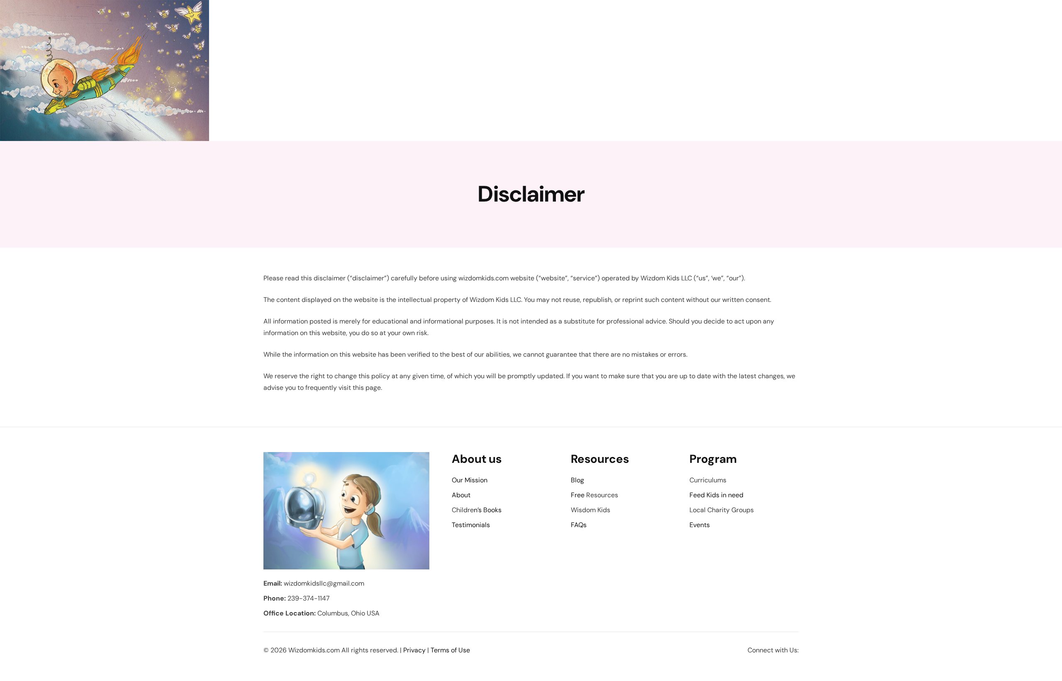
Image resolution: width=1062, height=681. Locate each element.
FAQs (579, 524)
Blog (577, 480)
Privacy (414, 650)
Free (578, 495)
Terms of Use (450, 650)
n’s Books (488, 510)
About (461, 495)
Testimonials (471, 524)
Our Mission (469, 480)
